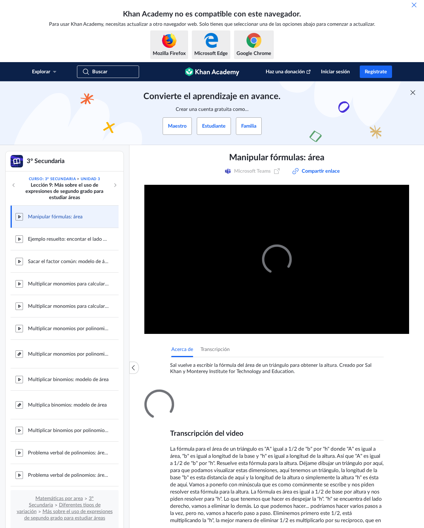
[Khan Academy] (212, 71)
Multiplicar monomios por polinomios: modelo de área (68, 328)
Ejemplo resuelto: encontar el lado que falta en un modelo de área (68, 239)
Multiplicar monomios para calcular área (68, 283)
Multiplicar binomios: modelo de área (68, 379)
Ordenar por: (306, 468)
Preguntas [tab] (189, 395)
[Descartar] (414, 5)
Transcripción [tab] (215, 349)
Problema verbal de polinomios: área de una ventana (68, 475)
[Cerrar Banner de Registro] (413, 92)
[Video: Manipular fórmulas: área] (276, 259)
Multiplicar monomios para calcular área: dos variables (68, 306)
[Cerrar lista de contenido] (134, 368)
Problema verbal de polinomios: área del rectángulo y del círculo (68, 452)
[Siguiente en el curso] (115, 185)
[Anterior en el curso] (13, 185)
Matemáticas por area (59, 498)
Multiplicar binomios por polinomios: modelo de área (68, 430)
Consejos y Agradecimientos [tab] (237, 395)
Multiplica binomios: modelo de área (67, 405)
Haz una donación (285, 71)
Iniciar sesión (335, 71)
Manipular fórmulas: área (55, 216)
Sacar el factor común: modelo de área (68, 261)
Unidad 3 (90, 179)
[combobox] (350, 468)
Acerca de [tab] (182, 349)
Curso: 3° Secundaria (52, 179)
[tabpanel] (277, 366)
